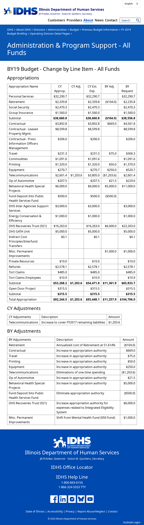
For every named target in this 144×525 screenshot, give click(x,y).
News (99, 20)
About (88, 20)
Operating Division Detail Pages (50, 33)
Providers (74, 20)
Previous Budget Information (100, 29)
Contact (111, 20)
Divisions (39, 29)
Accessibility (55, 511)
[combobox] (131, 3)
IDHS (10, 29)
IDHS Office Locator (72, 467)
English (129, 3)
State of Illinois (35, 511)
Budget (74, 29)
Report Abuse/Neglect (91, 511)
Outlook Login (131, 522)
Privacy (70, 511)
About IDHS (23, 29)
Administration (57, 29)
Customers (56, 20)
